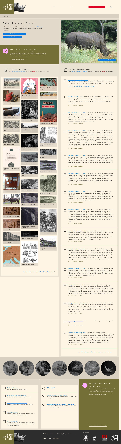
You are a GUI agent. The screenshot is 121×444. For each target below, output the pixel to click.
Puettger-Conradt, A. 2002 (76, 332)
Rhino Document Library (79, 71)
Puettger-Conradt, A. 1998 (76, 173)
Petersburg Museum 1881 (75, 321)
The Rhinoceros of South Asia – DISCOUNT (60, 404)
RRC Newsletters (12, 421)
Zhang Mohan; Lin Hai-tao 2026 (78, 80)
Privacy (45, 438)
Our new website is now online (57, 395)
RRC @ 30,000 (51, 387)
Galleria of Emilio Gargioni (16, 395)
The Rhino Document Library (80, 69)
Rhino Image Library (18, 71)
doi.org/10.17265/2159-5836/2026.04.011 (82, 86)
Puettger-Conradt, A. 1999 (76, 231)
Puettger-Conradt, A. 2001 (76, 303)
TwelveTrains (56, 438)
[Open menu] (117, 7)
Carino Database (12, 387)
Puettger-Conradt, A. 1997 (76, 130)
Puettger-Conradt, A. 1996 (76, 112)
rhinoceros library (35, 27)
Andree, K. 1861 (73, 96)
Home (4, 16)
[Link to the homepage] (14, 7)
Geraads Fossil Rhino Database (17, 403)
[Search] (111, 7)
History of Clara (12, 412)
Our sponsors (86, 432)
